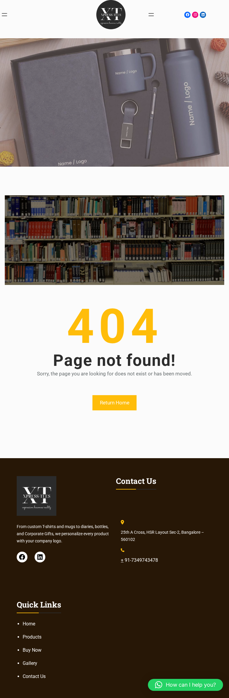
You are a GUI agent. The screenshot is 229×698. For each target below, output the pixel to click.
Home (29, 624)
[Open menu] (4, 15)
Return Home (114, 403)
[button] (185, 685)
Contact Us (34, 676)
